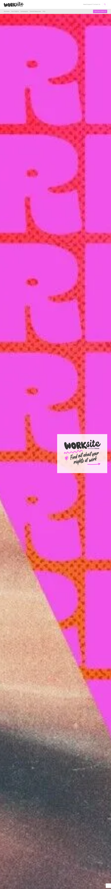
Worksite (6, 11)
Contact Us (96, 4)
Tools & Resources (35, 11)
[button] (104, 4)
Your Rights (15, 11)
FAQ (44, 11)
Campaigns (24, 11)
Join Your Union (99, 11)
